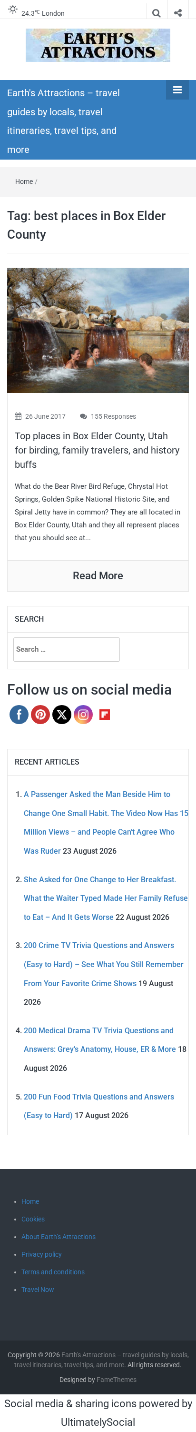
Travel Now (37, 1289)
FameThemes (117, 1379)
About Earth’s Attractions (58, 1236)
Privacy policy (41, 1254)
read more (98, 576)
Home (24, 181)
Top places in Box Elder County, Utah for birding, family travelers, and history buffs (97, 450)
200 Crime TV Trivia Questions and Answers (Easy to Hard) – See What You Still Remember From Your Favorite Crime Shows (104, 964)
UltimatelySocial (98, 1422)
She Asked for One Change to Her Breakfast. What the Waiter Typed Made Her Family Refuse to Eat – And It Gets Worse (106, 898)
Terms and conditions (53, 1272)
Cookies (33, 1219)
